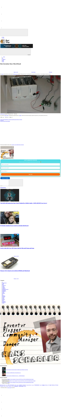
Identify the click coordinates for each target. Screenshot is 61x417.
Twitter (17, 119)
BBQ (3, 284)
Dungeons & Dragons (5, 289)
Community (3, 288)
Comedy (3, 287)
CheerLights (4, 285)
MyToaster (50, 72)
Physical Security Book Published (5, 121)
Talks (3, 300)
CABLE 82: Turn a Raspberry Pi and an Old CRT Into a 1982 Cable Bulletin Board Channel (20, 379)
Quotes (3, 298)
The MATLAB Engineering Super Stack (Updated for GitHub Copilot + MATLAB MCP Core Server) (23, 203)
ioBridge (6, 119)
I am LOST (2, 120)
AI (2, 282)
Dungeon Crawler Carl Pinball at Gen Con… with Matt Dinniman (15, 375)
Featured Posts (3, 187)
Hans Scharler (33, 72)
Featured (3, 291)
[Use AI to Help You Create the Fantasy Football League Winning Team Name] (4, 369)
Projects (3, 297)
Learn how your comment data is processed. (17, 144)
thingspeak (14, 119)
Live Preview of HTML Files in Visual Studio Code (13, 372)
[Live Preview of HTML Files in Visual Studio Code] (4, 372)
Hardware (3, 293)
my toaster (9, 119)
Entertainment (36, 384)
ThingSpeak (4, 302)
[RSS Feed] (9, 27)
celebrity (20, 115)
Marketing (3, 295)
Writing (25, 386)
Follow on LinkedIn (5, 178)
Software (3, 299)
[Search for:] (4, 185)
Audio (3, 283)
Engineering (4, 290)
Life (50, 384)
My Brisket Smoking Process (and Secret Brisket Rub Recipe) (14, 225)
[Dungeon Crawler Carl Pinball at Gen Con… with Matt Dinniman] (4, 375)
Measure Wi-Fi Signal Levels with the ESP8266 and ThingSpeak (15, 270)
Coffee (3, 286)
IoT (2, 294)
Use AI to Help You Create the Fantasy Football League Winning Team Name (17, 369)
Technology (3, 301)
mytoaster (11, 119)
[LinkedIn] (9, 7)
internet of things (2, 119)
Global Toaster (6, 115)
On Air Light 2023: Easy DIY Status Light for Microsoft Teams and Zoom (17, 248)
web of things (20, 119)
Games (3, 292)
